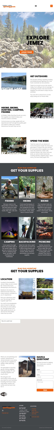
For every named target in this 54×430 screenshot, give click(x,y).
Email (38, 375)
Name (38, 369)
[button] (35, 5)
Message (39, 380)
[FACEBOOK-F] (51, 6)
